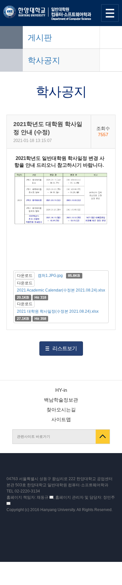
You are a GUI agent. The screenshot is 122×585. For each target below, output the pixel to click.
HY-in (61, 390)
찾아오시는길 (61, 409)
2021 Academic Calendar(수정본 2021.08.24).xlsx (61, 290)
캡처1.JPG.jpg (50, 275)
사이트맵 (61, 419)
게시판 (40, 37)
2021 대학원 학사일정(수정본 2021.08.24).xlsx (58, 311)
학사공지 (44, 60)
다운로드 (25, 275)
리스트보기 (64, 348)
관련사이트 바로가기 (33, 436)
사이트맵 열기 (110, 13)
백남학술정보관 (61, 400)
